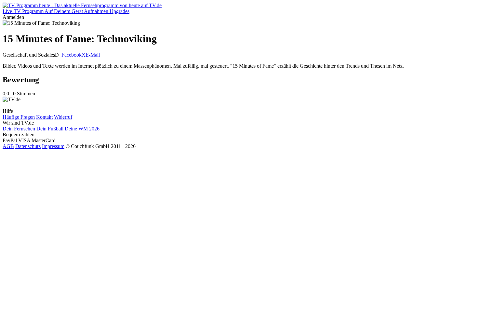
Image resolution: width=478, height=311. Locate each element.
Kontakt (44, 117)
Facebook (71, 55)
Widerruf (63, 117)
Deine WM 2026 (82, 128)
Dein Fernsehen (19, 128)
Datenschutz (28, 146)
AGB (8, 146)
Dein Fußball (49, 128)
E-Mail (93, 55)
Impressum (53, 146)
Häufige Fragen (19, 117)
